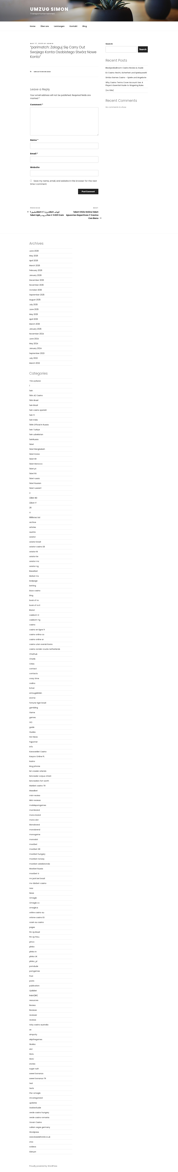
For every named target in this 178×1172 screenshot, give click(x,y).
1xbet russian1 (35, 488)
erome (32, 698)
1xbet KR (32, 459)
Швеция (32, 1151)
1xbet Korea (34, 454)
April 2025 (33, 319)
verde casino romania (39, 1117)
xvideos (32, 1146)
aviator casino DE (37, 546)
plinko (32, 946)
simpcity (33, 1034)
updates (33, 1103)
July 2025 (33, 304)
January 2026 (35, 275)
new (31, 888)
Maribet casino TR (37, 785)
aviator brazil (35, 542)
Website (35, 167)
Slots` (31, 1059)
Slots (31, 1054)
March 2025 (34, 324)
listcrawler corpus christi (40, 776)
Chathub (33, 654)
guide (31, 727)
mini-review (34, 795)
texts (31, 1088)
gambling (33, 707)
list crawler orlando (37, 771)
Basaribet (33, 571)
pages (32, 927)
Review (32, 1005)
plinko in (33, 951)
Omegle (33, 898)
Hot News (33, 737)
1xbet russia (34, 478)
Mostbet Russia (36, 868)
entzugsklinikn (35, 693)
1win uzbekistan (36, 434)
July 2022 (33, 358)
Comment (36, 104)
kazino (32, 761)
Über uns (45, 26)
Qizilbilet (33, 990)
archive (32, 522)
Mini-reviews (35, 800)
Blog (84, 26)
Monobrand (34, 824)
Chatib (32, 659)
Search (109, 44)
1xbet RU (33, 473)
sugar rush (34, 1068)
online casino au (36, 912)
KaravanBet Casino (38, 751)
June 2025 (34, 309)
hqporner (33, 742)
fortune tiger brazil (37, 703)
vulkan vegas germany (39, 1127)
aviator (32, 537)
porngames (34, 971)
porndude (33, 966)
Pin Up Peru (34, 937)
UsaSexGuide (35, 1107)
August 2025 (35, 299)
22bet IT (33, 503)
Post (31, 976)
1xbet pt (32, 468)
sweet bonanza (36, 1073)
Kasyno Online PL (37, 756)
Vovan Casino (35, 1122)
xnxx (31, 1142)
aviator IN (33, 551)
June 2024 (34, 338)
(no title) (110, 90)
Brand (32, 610)
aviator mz (34, 561)
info (31, 746)
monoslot (33, 839)
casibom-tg (34, 620)
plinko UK (33, 956)
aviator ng (34, 566)
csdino (32, 683)
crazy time (34, 678)
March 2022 (34, 363)
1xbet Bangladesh (37, 449)
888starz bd (34, 517)
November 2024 (36, 333)
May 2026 (33, 255)
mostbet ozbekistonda (39, 864)
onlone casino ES (37, 917)
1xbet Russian (35, 483)
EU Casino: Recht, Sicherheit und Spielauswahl (126, 72)
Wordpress (34, 1132)
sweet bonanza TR (37, 1078)
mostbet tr (34, 873)
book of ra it (34, 605)
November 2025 (36, 285)
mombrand (34, 810)
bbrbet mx (34, 576)
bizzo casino (34, 590)
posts (31, 981)
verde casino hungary (39, 1112)
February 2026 (35, 270)
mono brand (35, 815)
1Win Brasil (33, 400)
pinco (31, 942)
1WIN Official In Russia (39, 424)
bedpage (33, 581)
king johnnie (34, 766)
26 (30, 507)
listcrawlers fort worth (39, 781)
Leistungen (59, 26)
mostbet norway (36, 859)
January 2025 (35, 329)
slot (31, 1049)
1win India (33, 420)
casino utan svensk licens (41, 644)
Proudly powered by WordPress (43, 1166)
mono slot (34, 820)
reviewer (33, 1015)
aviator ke (33, 556)
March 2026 (34, 265)
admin (50, 43)
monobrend (34, 829)
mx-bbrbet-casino (37, 883)
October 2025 (35, 290)
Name (34, 140)
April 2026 (33, 260)
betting (32, 585)
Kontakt (73, 26)
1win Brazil (33, 405)
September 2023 (36, 353)
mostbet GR (34, 849)
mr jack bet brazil (37, 878)
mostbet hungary (37, 854)
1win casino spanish (38, 410)
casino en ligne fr (37, 629)
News (31, 893)
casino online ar (36, 639)
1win (31, 390)
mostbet (33, 844)
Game (32, 712)
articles (32, 527)
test (31, 1083)
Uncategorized (42, 72)
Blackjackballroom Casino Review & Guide (124, 68)
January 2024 (35, 348)
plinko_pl (33, 961)
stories (32, 1064)
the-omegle (35, 1093)
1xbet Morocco (35, 464)
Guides (32, 732)
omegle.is (33, 907)
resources (33, 1000)
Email (34, 153)
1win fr (32, 415)
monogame (34, 834)
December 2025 (36, 280)
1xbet (31, 444)
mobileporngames (37, 805)
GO (30, 722)
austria (32, 532)
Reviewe (33, 1010)
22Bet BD (33, 498)
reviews (32, 1020)
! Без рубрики (35, 381)
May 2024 (33, 343)
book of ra (34, 600)
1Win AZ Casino (36, 395)
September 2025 (36, 294)
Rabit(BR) (33, 995)
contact (33, 668)
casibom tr (34, 615)
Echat (32, 688)
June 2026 (34, 251)
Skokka (32, 1044)
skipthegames (35, 1039)
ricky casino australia (38, 1024)
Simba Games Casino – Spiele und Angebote (126, 77)
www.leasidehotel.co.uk (39, 1137)
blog (31, 595)
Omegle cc (34, 903)
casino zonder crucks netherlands (44, 649)
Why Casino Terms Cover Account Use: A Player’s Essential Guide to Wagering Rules (124, 84)
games (32, 717)
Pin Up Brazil (34, 932)
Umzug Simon (49, 9)
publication (34, 985)
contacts (33, 673)
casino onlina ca (36, 634)
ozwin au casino (36, 922)
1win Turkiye (34, 429)
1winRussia (33, 439)
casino (32, 624)
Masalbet (33, 790)
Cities (31, 664)
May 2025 (33, 314)
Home (32, 26)
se (30, 1029)
